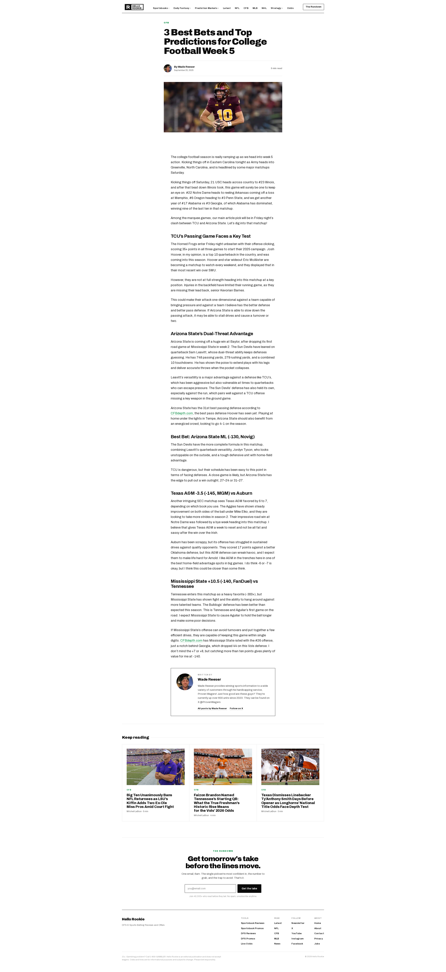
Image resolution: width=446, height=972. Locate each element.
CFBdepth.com (182, 413)
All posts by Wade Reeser (212, 708)
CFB (166, 23)
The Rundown (313, 7)
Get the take (249, 888)
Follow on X (236, 708)
